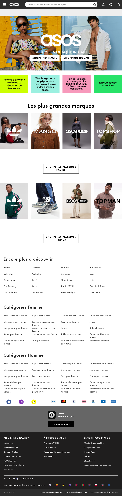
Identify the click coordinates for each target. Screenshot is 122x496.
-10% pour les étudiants (14, 465)
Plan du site (8, 469)
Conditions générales (98, 492)
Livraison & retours (11, 452)
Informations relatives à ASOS (53, 492)
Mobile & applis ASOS (94, 443)
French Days (89, 452)
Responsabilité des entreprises (57, 452)
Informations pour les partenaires (98, 465)
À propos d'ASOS (51, 443)
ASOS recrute (50, 447)
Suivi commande (11, 447)
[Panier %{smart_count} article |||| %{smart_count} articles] (118, 4)
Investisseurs (49, 456)
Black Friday (89, 460)
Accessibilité (113, 492)
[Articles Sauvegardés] (111, 4)
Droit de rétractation (12, 456)
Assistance (8, 443)
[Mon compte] (103, 4)
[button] (50, 485)
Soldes (87, 456)
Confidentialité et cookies (77, 492)
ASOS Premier (10, 460)
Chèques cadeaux (92, 447)
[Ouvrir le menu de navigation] (5, 4)
